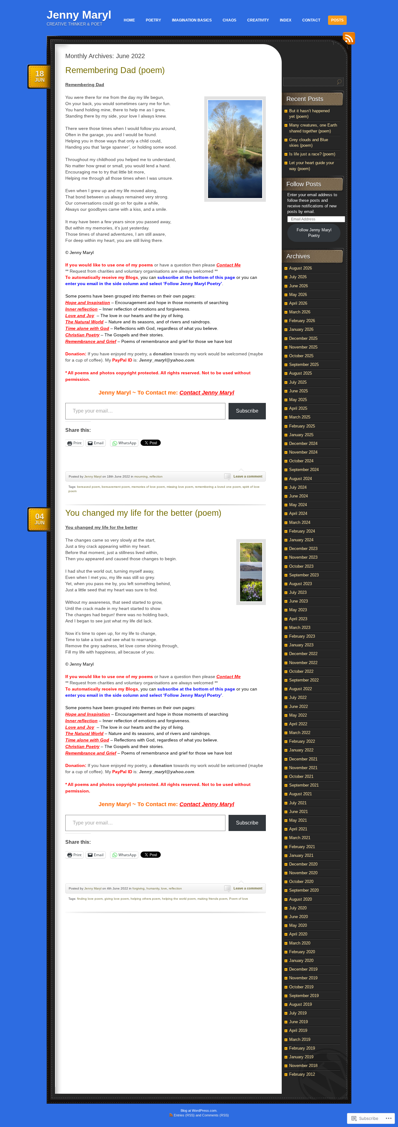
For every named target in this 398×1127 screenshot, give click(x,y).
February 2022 (302, 741)
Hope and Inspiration (87, 302)
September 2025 (304, 364)
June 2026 (298, 286)
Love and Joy (79, 315)
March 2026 (299, 312)
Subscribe (247, 410)
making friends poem (212, 898)
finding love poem (90, 898)
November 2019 (303, 978)
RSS (347, 40)
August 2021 (300, 794)
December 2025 (303, 338)
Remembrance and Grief (90, 341)
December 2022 (303, 653)
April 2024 (298, 513)
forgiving (138, 888)
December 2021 (303, 759)
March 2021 (299, 837)
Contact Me (228, 264)
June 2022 (298, 706)
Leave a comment (248, 476)
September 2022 (304, 680)
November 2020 (303, 873)
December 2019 (303, 969)
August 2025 (300, 373)
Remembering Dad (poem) (115, 70)
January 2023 (301, 645)
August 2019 (300, 1004)
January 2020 (301, 960)
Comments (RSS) (215, 1115)
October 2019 (301, 987)
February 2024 (302, 531)
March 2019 (299, 1039)
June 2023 (298, 601)
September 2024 (304, 469)
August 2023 (300, 583)
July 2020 (298, 908)
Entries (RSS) (184, 1115)
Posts (337, 20)
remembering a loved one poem (218, 486)
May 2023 (298, 609)
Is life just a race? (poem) (312, 154)
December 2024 (303, 443)
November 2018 (303, 1065)
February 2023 (302, 636)
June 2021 (298, 811)
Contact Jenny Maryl (206, 393)
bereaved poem (88, 486)
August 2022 (300, 688)
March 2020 (299, 943)
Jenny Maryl (79, 14)
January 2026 (301, 329)
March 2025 (299, 417)
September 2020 (304, 890)
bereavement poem (116, 486)
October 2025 (301, 355)
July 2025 (298, 382)
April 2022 (298, 724)
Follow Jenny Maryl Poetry (314, 233)
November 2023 (303, 557)
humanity (152, 888)
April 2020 (298, 934)
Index (285, 20)
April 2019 (298, 1030)
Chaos (229, 20)
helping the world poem (179, 898)
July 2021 (298, 803)
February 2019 (302, 1048)
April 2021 (298, 829)
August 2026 (300, 268)
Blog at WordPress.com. (199, 1110)
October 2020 (301, 881)
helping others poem (145, 898)
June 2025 (298, 391)
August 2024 (300, 478)
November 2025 (303, 347)
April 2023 (298, 619)
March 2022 (299, 732)
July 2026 (298, 277)
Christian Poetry (82, 334)
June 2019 (298, 1021)
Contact (311, 20)
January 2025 (301, 434)
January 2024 (301, 540)
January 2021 (301, 855)
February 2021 (302, 846)
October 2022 (301, 671)
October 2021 (301, 776)
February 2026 (302, 320)
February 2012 (302, 1074)
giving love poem (116, 898)
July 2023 (298, 592)
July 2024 (298, 487)
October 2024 (301, 461)
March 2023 (299, 627)
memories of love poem (148, 486)
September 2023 (304, 575)
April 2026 (298, 303)
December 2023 (303, 548)
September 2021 (304, 785)
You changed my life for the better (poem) (143, 513)
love (164, 888)
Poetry (153, 20)
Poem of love (238, 898)
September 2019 (304, 995)
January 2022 (301, 750)
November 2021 (303, 767)
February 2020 (302, 951)
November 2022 (303, 662)
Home (129, 20)
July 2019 (298, 1013)
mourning (141, 476)
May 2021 (298, 820)
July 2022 (298, 697)
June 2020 (298, 916)
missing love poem (180, 486)
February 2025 (302, 426)
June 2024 (298, 496)
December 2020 (303, 864)
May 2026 (298, 294)
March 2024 (299, 522)
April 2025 (298, 408)
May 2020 (298, 925)
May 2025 (298, 399)
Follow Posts (303, 184)
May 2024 (298, 504)
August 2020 (300, 899)
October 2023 (301, 566)
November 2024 (303, 452)
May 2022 (298, 715)
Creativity (258, 20)
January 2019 (301, 1057)
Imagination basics (192, 20)
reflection (156, 476)
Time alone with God (87, 328)
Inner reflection (81, 309)
